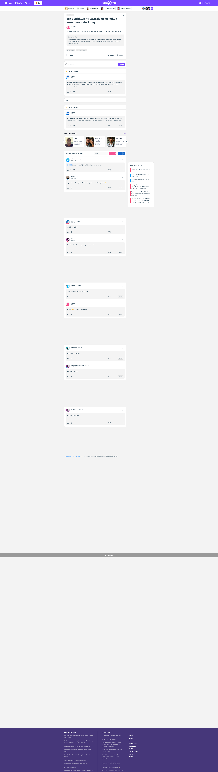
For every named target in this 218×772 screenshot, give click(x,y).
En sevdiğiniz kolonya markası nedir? (111, 735)
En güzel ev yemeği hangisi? (109, 739)
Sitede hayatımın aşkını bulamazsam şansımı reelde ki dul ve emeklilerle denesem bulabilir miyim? (111, 744)
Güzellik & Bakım (94, 8)
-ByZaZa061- (74, 409)
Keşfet (19, 3)
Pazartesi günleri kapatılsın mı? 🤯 (111, 767)
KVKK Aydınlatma (133, 748)
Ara (29, 3)
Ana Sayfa (68, 456)
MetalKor (73, 177)
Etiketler (131, 756)
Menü (10, 3)
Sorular (83, 456)
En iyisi (69, 165)
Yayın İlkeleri (132, 746)
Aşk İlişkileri (71, 8)
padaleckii (73, 285)
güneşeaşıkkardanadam (77, 365)
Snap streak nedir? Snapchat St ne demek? (75, 763)
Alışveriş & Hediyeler (125, 8)
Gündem (82, 8)
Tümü (124, 133)
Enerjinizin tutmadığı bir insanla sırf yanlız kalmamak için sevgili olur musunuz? (111, 756)
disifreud (73, 239)
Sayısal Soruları (70, 50)
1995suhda (74, 347)
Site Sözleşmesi (133, 743)
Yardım (131, 735)
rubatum (73, 221)
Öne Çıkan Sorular (133, 751)
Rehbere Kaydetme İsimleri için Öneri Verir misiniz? (77, 746)
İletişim (131, 738)
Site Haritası (132, 754)
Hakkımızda (132, 741)
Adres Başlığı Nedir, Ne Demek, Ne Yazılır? (75, 760)
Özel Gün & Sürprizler (109, 8)
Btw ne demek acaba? (70, 767)
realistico (73, 159)
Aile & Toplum (70, 15)
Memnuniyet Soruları (81, 50)
